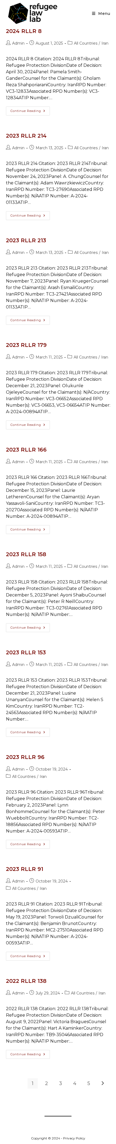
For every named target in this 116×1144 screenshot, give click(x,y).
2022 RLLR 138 (26, 981)
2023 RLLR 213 (26, 240)
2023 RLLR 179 (26, 345)
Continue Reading (30, 112)
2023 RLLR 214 (26, 135)
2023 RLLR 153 (26, 652)
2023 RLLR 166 (26, 449)
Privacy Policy (74, 1138)
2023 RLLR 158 (26, 554)
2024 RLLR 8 (24, 31)
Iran (104, 43)
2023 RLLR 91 (24, 869)
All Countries (85, 43)
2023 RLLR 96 (25, 757)
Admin (18, 43)
